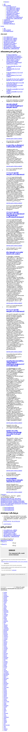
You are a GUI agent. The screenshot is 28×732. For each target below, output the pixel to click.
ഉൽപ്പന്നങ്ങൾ (7, 5)
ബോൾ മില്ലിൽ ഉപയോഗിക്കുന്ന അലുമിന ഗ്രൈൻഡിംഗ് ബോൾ (14, 480)
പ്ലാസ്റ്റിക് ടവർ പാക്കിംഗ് (12, 13)
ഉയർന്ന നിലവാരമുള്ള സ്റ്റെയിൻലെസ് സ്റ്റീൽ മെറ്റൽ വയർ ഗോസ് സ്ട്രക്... (14, 62)
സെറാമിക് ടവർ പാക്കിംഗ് (13, 9)
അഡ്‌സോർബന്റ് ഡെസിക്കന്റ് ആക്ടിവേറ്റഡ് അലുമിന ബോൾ (14, 105)
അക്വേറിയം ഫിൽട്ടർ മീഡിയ (14, 18)
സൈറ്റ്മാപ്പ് (18, 498)
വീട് (4, 4)
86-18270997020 (7, 521)
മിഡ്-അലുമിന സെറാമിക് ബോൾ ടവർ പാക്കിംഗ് (14, 253)
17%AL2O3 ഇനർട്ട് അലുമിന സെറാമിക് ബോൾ (15, 173)
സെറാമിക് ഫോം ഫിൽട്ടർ (13, 8)
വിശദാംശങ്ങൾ (18, 138)
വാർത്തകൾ (6, 19)
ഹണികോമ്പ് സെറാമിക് (12, 10)
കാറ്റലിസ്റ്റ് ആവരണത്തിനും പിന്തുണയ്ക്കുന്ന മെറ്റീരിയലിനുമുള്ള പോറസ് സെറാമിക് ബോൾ (15, 363)
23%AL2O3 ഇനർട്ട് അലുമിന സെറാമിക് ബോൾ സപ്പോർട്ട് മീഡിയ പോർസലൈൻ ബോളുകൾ (15, 214)
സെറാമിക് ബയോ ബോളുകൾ (13, 503)
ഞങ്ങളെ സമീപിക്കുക (9, 23)
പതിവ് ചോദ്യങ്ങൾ (8, 21)
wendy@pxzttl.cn (7, 524)
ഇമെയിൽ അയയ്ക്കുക (7, 540)
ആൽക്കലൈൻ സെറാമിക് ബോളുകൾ (11, 499)
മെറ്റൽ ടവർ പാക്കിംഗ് (12, 12)
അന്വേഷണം (10, 138)
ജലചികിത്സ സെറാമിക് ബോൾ (14, 17)
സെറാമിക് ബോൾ (11, 6)
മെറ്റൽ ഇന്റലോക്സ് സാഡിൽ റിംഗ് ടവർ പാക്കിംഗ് (14, 86)
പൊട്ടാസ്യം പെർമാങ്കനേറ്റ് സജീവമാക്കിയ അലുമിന (15, 145)
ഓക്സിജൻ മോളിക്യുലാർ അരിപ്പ (12, 501)
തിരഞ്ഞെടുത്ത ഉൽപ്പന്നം (7, 498)
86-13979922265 (16, 521)
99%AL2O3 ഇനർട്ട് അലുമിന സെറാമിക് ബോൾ (15, 310)
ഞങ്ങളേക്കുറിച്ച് (7, 22)
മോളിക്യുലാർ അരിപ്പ (12, 14)
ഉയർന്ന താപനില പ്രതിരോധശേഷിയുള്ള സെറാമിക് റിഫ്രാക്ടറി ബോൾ (13, 433)
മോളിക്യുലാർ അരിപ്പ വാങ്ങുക (9, 501)
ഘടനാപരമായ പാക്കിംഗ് (12, 16)
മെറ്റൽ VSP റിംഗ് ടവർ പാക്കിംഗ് (14, 80)
